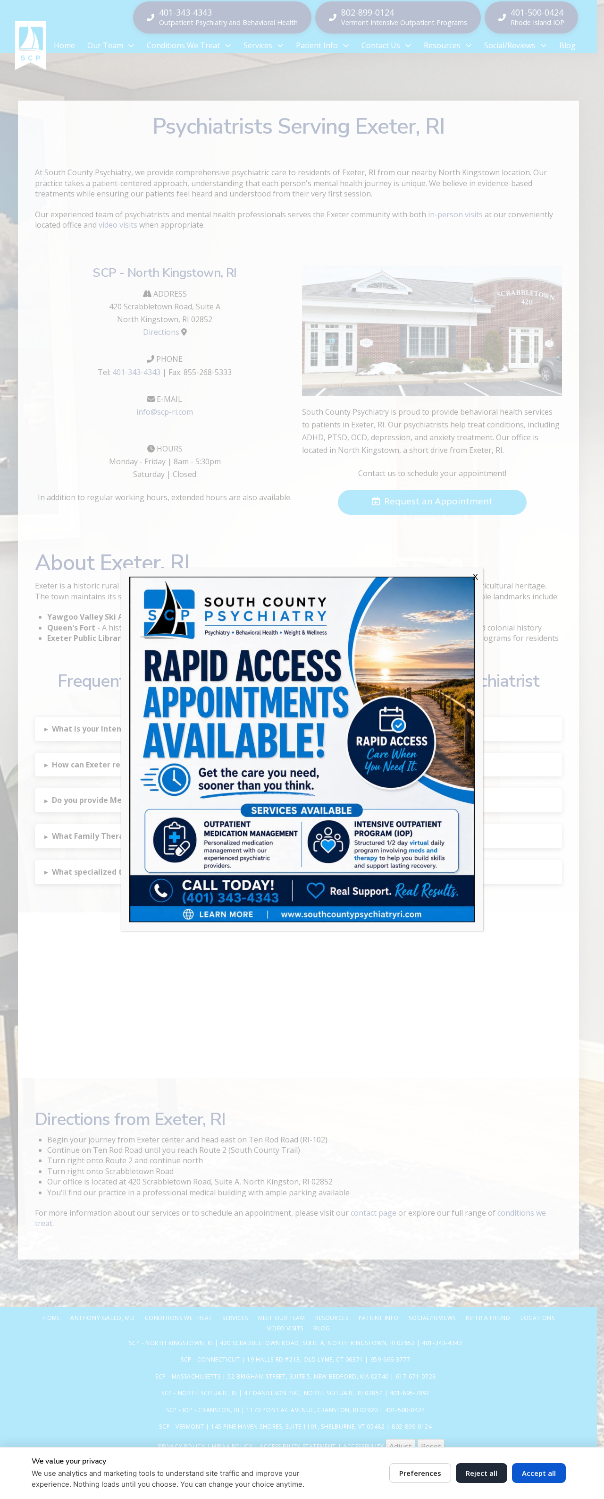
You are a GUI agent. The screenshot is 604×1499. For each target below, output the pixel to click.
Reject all (481, 1473)
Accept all (539, 1473)
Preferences (420, 1473)
